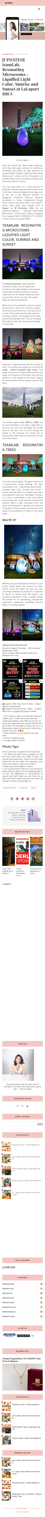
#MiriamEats (7, 1293)
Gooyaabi (24, 1512)
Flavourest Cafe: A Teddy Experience (25, 1145)
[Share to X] (17, 799)
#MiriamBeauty (8, 1284)
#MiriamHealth (8, 1302)
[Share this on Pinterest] (22, 799)
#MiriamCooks (8, 1288)
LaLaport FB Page (20, 711)
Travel (33, 788)
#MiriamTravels (8, 54)
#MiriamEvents (8, 1298)
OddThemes (21, 1508)
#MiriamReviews (9, 1312)
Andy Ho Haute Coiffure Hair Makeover (26, 1180)
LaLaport (23, 788)
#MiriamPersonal (9, 1307)
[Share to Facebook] (12, 799)
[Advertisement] (22, 963)
